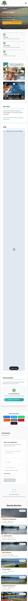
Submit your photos (19, 27)
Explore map (14, 368)
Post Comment (9, 480)
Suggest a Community (14, 399)
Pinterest (21, 420)
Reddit (7, 420)
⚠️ (25, 8)
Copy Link (15, 423)
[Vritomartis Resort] (14, 71)
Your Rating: (7, 473)
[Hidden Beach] (14, 91)
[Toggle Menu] (25, 3)
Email (15, 420)
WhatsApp (22, 417)
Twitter (14, 417)
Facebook (7, 417)
